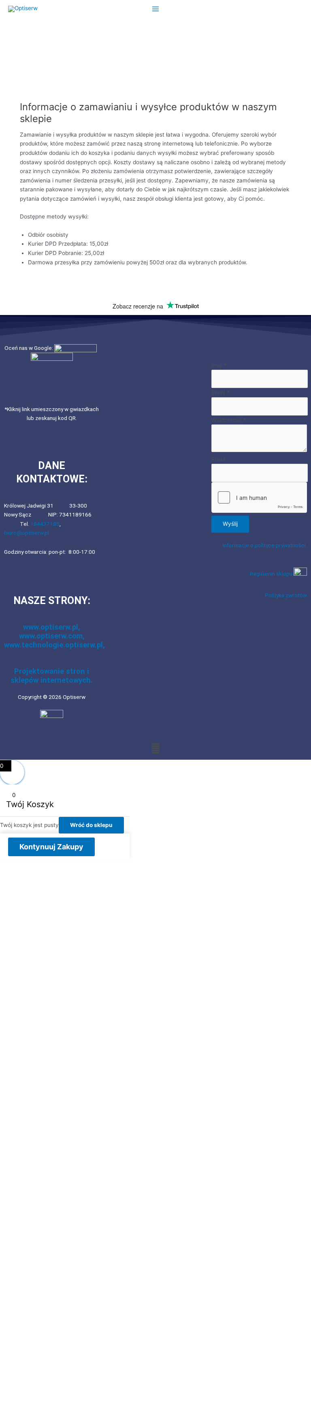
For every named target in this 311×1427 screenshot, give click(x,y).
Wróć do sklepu (91, 825)
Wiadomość (228, 420)
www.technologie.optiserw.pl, (54, 645)
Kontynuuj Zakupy (51, 846)
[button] (155, 748)
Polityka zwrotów (286, 595)
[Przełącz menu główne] (155, 9)
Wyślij (230, 524)
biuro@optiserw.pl (26, 532)
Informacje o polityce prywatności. (265, 545)
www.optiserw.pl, (51, 627)
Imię (219, 365)
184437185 (45, 524)
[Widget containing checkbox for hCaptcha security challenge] (259, 497)
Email (220, 392)
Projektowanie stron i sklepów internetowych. (52, 675)
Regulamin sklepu (272, 573)
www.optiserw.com (51, 636)
